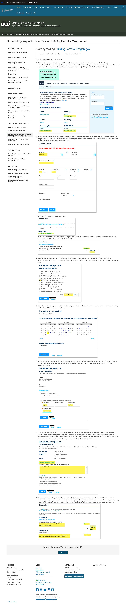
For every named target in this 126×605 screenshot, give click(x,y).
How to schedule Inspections (17, 127)
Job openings (40, 570)
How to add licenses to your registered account (17, 63)
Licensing (68, 7)
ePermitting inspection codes (17, 131)
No (65, 552)
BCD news (27, 7)
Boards (35, 7)
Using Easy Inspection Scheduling (18, 144)
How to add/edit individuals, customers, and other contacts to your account (18, 68)
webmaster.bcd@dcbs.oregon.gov (46, 599)
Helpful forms (12, 166)
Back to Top (13, 602)
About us (38, 568)
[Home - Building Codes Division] (2, 34)
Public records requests (43, 572)
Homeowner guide (17, 88)
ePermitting (10, 34)
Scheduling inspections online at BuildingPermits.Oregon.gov (19, 135)
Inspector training (97, 7)
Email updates (31, 13)
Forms (115, 7)
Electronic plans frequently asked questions (18, 116)
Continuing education (81, 7)
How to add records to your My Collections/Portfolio (18, 81)
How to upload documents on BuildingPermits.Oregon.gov (17, 98)
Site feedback (40, 574)
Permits (108, 7)
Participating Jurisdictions (17, 170)
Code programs (45, 7)
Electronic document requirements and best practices (19, 106)
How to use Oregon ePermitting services (18, 53)
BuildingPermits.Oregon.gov (73, 49)
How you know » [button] (33, 2)
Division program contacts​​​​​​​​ (74, 576)
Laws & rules (58, 7)
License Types (12, 74)
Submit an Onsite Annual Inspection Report (19, 154)
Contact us (20, 13)
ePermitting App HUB (18, 177)
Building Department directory (20, 173)
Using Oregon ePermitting (24, 34)
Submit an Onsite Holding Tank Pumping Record (18, 159)
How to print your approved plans (18, 102)
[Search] (123, 8)
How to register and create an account (17, 58)
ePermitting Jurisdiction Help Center (18, 181)
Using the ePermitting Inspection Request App (18, 140)
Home (18, 7)
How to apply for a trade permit (18, 77)
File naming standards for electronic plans (19, 111)
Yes (61, 552)
